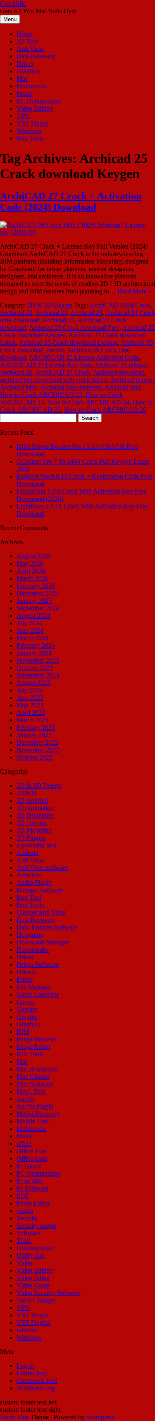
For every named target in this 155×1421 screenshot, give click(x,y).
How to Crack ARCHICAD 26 (105, 409)
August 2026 (33, 555)
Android (27, 852)
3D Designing (35, 815)
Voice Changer (36, 1300)
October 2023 (34, 667)
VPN (23, 115)
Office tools (32, 1158)
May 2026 (30, 563)
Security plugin (36, 1225)
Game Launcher (38, 994)
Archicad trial (122, 387)
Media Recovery (38, 1113)
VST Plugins (33, 1322)
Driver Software (38, 964)
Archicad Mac (18, 387)
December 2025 (37, 593)
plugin (25, 1210)
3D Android (32, 800)
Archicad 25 (58, 320)
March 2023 (32, 720)
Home (25, 33)
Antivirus (29, 875)
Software (28, 1233)
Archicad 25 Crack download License (68, 342)
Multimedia (31, 86)
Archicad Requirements (71, 387)
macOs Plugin (35, 1106)
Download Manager (43, 942)
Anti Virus (30, 48)
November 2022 (38, 749)
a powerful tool (36, 845)
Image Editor (33, 1046)
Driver (25, 63)
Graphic (27, 1016)
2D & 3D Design (49, 305)
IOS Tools (30, 1054)
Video (24, 1262)
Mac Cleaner (33, 1076)
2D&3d (26, 792)
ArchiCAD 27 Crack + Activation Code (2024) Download (70, 202)
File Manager (34, 986)
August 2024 (33, 615)
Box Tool (29, 897)
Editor (25, 979)
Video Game (33, 1285)
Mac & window (37, 1068)
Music (25, 93)
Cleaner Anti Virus (41, 912)
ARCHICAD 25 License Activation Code (84, 357)
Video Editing (35, 108)
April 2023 (31, 712)
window (27, 1330)
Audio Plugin (34, 882)
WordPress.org (36, 1388)
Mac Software (35, 1083)
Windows (29, 130)
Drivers (26, 972)
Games (26, 1001)
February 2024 (36, 645)
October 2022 (34, 757)
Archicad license (131, 379)
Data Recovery (36, 56)
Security (27, 1218)
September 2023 (38, 675)
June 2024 (30, 630)
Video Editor (33, 1277)
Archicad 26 (16, 372)
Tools (24, 1240)
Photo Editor (33, 1203)
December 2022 (37, 742)
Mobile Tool (33, 1121)
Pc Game (29, 1165)
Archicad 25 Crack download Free (74, 327)
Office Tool (32, 1151)
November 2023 (38, 660)
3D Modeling (34, 830)
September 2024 (38, 608)
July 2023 (29, 690)
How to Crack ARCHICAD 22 (41, 394)
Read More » (134, 291)
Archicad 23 (51, 312)
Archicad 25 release (120, 364)
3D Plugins (31, 837)
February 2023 (36, 727)
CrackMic (13, 3)
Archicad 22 (16, 312)
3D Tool (27, 41)
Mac (22, 78)
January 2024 (34, 652)
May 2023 (30, 705)
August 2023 (33, 682)
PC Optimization (38, 100)
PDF (23, 1195)
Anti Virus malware (42, 867)
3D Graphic (32, 822)
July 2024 (29, 623)
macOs (26, 1098)
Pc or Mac (30, 1180)
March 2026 (32, 578)
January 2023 (34, 734)
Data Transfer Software (47, 927)
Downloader (33, 949)
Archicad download (119, 372)
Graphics (28, 71)
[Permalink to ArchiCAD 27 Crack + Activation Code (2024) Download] (77, 232)
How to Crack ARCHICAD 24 (88, 402)
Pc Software (32, 1188)
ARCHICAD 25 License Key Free (46, 364)
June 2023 (30, 697)
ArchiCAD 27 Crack (62, 372)
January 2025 (34, 600)
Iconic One (14, 1417)
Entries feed (32, 1373)
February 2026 (36, 585)
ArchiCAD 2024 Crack (120, 305)
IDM (23, 1031)
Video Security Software (49, 1292)
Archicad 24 (86, 312)
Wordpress (100, 1417)
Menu (10, 19)
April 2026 (31, 570)
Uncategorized (36, 1248)
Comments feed (37, 1380)
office (24, 1143)
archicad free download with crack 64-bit (53, 379)
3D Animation (35, 807)
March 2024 (32, 638)
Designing (30, 934)
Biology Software (40, 889)
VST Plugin (32, 123)
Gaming (27, 1009)
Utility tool (31, 1255)
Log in (25, 1365)
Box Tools (30, 138)
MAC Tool (31, 1091)
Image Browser (37, 1039)
